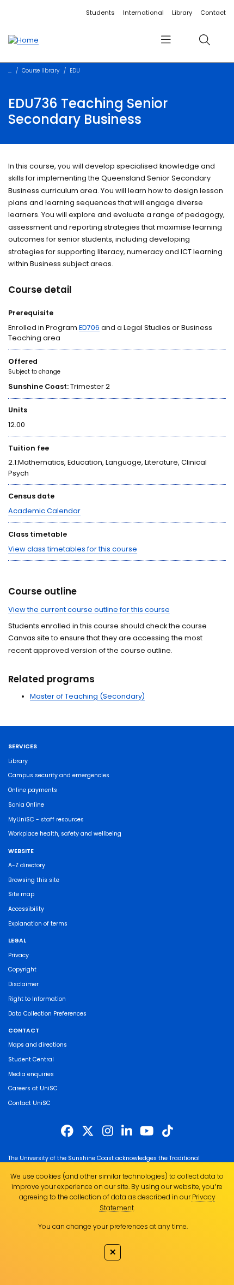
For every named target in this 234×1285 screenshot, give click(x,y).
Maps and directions (37, 1045)
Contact (213, 12)
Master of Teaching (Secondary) (87, 696)
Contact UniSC (29, 1103)
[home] (23, 39)
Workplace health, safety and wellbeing (64, 834)
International (143, 12)
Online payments (32, 790)
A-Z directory (26, 865)
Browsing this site (33, 880)
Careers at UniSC (33, 1088)
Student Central (31, 1059)
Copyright (22, 969)
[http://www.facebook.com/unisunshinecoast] (67, 1130)
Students (100, 12)
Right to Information (37, 999)
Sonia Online (26, 805)
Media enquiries (31, 1074)
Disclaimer (23, 984)
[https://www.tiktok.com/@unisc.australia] (167, 1130)
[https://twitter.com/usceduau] (88, 1130)
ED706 (89, 327)
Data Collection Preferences (47, 1014)
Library (182, 12)
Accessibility (26, 909)
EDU (75, 70)
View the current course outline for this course (89, 609)
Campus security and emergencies (58, 775)
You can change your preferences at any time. (113, 1226)
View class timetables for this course (72, 549)
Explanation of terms (37, 924)
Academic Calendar (44, 510)
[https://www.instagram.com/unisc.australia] (107, 1130)
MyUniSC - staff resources (46, 819)
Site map (21, 894)
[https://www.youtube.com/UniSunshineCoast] (146, 1130)
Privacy (18, 955)
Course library (40, 70)
